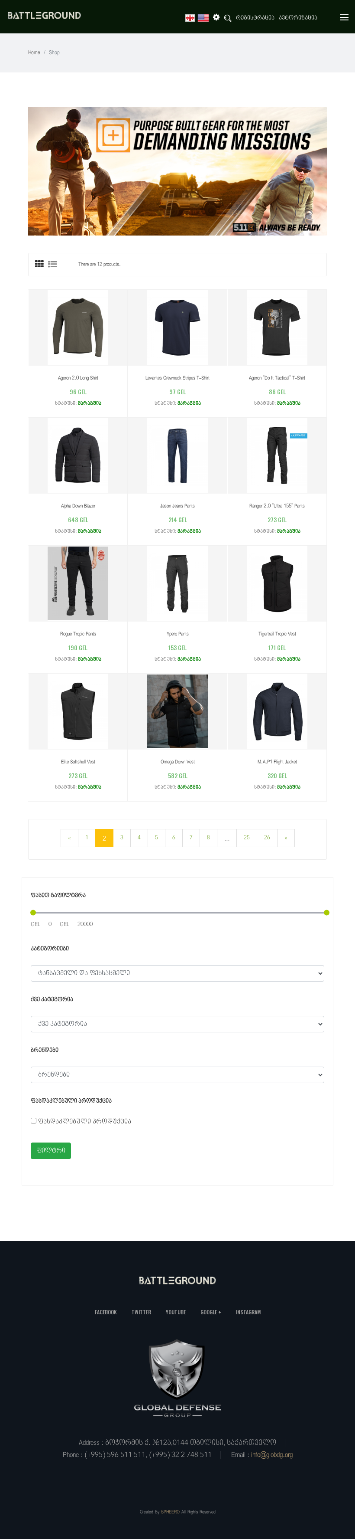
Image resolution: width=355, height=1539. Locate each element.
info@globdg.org (272, 1455)
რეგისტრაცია (255, 18)
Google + (210, 1312)
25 (247, 838)
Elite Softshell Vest (78, 762)
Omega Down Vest (178, 762)
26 (267, 838)
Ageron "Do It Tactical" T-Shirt (277, 378)
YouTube (176, 1312)
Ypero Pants (178, 634)
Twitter (141, 1312)
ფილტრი (50, 1150)
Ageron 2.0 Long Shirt (78, 378)
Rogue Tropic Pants (78, 634)
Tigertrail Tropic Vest (277, 634)
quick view (69, 326)
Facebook (106, 1312)
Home (34, 52)
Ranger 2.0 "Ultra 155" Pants (277, 506)
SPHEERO (170, 1512)
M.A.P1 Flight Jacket (277, 762)
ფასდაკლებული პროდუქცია (84, 1121)
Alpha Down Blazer (78, 506)
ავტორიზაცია (298, 18)
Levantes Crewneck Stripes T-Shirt (177, 378)
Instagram (248, 1312)
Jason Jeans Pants (177, 506)
